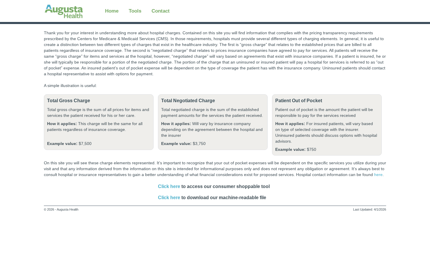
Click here (169, 197)
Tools (135, 11)
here (378, 174)
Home (111, 11)
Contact (161, 11)
